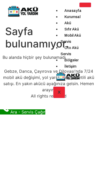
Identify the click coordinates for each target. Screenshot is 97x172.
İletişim (70, 66)
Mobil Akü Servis (71, 39)
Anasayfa (72, 11)
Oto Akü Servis (70, 51)
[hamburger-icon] (85, 5)
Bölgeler (71, 60)
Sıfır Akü (71, 29)
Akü (67, 23)
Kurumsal (72, 17)
